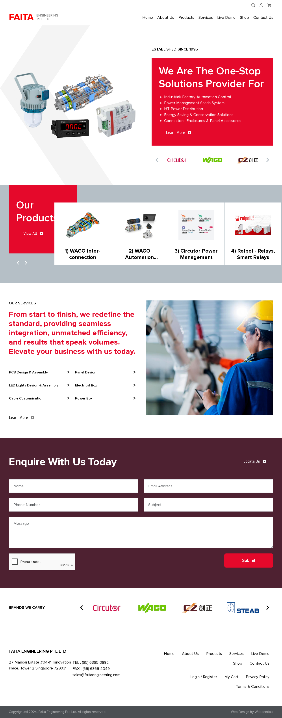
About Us (165, 17)
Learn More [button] (175, 132)
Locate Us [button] (251, 461)
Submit (248, 560)
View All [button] (30, 233)
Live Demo (226, 17)
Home (147, 17)
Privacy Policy (257, 676)
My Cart (231, 676)
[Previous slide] (157, 160)
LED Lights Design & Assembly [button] (33, 385)
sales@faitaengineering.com (96, 674)
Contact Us (263, 17)
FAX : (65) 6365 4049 (91, 668)
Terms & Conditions (252, 686)
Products (186, 17)
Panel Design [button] (85, 372)
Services (206, 17)
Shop (244, 17)
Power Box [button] (83, 398)
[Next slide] (267, 160)
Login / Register (203, 676)
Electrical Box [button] (86, 385)
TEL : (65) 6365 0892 (90, 662)
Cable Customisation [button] (26, 398)
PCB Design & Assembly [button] (28, 372)
